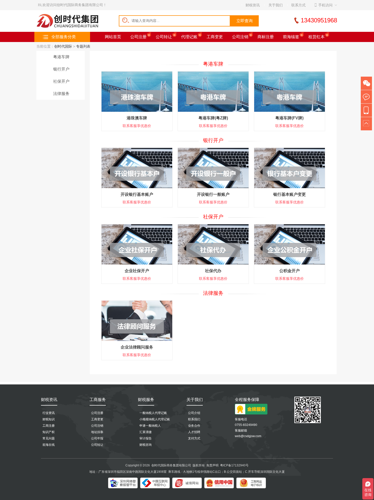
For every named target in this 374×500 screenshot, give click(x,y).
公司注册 (138, 37)
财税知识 (48, 419)
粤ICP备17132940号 (234, 465)
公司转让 (164, 37)
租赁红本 (316, 37)
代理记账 (189, 37)
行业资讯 (48, 413)
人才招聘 (194, 432)
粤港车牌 (61, 57)
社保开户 (61, 81)
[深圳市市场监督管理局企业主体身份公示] (251, 483)
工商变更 (215, 37)
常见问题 (48, 438)
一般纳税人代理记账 (153, 413)
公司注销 (240, 37)
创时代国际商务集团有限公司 (171, 465)
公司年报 (97, 438)
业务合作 (194, 425)
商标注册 (265, 37)
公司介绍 (194, 413)
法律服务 (61, 93)
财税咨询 (145, 445)
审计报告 (145, 438)
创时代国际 (63, 46)
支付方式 (194, 438)
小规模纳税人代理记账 (154, 419)
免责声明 (212, 465)
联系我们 (194, 419)
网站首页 (113, 37)
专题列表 (83, 46)
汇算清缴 (145, 432)
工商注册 (48, 425)
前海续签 (291, 37)
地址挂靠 (97, 432)
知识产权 (48, 432)
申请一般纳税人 (150, 425)
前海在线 (48, 445)
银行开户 (61, 69)
